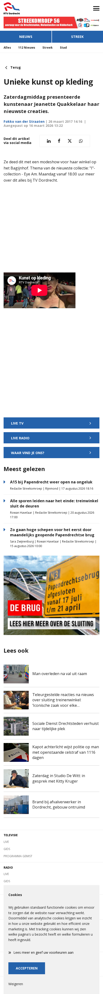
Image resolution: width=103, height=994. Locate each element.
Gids (7, 849)
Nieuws (25, 36)
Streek (77, 36)
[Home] (26, 8)
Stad (63, 48)
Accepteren (27, 968)
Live (6, 842)
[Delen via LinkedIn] (48, 141)
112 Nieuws (26, 48)
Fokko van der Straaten (24, 121)
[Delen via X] (69, 141)
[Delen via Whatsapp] (80, 141)
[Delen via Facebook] (59, 141)
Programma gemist (18, 856)
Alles (7, 48)
